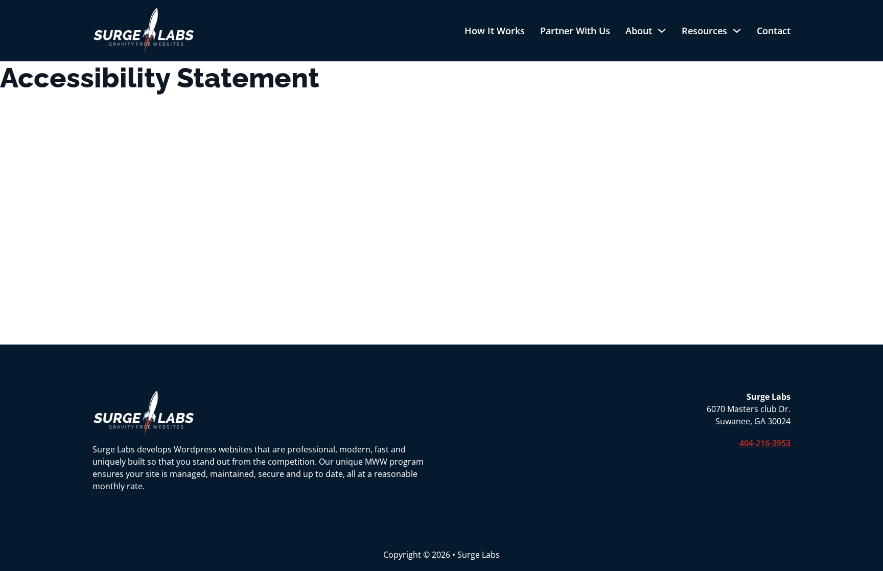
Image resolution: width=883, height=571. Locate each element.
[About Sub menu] (661, 31)
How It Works (494, 31)
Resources (704, 31)
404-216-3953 (765, 443)
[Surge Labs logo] (143, 30)
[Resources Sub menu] (736, 31)
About (638, 31)
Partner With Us (575, 31)
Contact (774, 31)
